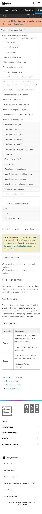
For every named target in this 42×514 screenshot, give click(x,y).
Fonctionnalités (27, 10)
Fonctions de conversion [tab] (15, 139)
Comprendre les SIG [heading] (9, 433)
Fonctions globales (10, 52)
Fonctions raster (10, 38)
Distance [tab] (8, 154)
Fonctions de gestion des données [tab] (19, 149)
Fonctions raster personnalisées (14, 110)
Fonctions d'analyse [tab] (13, 124)
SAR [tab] (6, 209)
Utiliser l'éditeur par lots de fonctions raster (19, 90)
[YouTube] (37, 411)
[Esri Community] (26, 411)
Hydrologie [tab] (9, 164)
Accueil (5, 16)
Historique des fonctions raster (14, 62)
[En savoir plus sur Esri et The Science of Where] (7, 411)
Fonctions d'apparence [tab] (14, 129)
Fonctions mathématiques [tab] (15, 169)
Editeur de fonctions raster (13, 67)
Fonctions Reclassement (27, 38)
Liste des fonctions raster (12, 47)
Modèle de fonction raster (13, 72)
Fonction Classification (14, 199)
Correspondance (13, 388)
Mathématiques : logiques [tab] (15, 179)
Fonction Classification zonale (17, 204)
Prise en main (14, 16)
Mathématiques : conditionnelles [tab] (18, 174)
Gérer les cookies (10, 496)
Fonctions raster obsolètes (13, 120)
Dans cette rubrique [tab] (11, 257)
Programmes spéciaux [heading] (10, 444)
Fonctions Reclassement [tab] (14, 189)
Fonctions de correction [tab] (14, 144)
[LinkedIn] (37, 406)
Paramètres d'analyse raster (13, 100)
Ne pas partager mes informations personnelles (22, 503)
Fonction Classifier (13, 385)
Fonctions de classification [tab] (15, 134)
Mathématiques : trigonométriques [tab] (19, 184)
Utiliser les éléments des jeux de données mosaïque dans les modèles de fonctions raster (20, 83)
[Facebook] (26, 406)
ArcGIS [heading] (4, 421)
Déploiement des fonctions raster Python (18, 115)
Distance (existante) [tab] (13, 159)
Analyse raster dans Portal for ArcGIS (16, 95)
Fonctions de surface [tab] (13, 219)
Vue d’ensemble (11, 10)
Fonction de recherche (14, 194)
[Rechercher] (33, 3)
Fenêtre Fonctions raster (12, 57)
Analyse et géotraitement (17, 35)
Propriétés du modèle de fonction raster (18, 77)
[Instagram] (32, 411)
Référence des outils (30, 16)
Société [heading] (5, 438)
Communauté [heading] (7, 427)
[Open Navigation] (39, 3)
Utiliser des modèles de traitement (16, 105)
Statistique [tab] (9, 214)
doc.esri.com (19, 24)
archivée (32, 237)
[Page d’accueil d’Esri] (6, 3)
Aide (21, 16)
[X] (32, 406)
